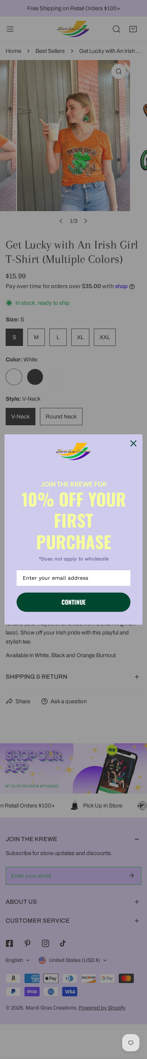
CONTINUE (73, 602)
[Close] (133, 443)
